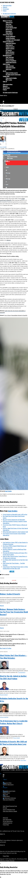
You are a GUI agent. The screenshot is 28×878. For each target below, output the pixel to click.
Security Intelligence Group (9, 809)
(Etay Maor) (23, 760)
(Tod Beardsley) (21, 672)
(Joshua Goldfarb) (4, 717)
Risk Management (7, 55)
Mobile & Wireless (10, 52)
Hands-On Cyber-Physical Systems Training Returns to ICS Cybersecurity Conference (15, 557)
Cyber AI (5, 81)
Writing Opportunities (8, 821)
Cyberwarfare (9, 22)
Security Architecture (8, 41)
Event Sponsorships (7, 819)
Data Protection (10, 59)
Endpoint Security (10, 47)
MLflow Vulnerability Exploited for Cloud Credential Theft (15, 532)
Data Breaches (9, 26)
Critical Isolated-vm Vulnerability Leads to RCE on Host (15, 514)
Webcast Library (6, 793)
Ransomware (9, 31)
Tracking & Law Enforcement (13, 40)
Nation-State (9, 29)
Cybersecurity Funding (11, 78)
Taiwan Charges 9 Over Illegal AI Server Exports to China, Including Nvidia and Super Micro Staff (15, 567)
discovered (9, 253)
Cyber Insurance (10, 57)
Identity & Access (10, 48)
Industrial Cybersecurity (12, 73)
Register (2, 605)
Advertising (5, 818)
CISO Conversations (10, 68)
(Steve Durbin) (16, 738)
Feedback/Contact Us (7, 823)
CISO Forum (8, 69)
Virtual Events (6, 9)
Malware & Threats (7, 21)
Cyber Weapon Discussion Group (10, 806)
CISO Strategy (6, 64)
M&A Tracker (9, 80)
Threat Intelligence (10, 36)
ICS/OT (4, 71)
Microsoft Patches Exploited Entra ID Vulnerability (14, 520)
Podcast (4, 11)
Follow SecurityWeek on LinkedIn (10, 811)
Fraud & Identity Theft (11, 28)
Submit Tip (2, 834)
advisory (9, 240)
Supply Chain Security (11, 62)
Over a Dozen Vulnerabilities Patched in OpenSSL (15, 315)
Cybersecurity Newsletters (9, 800)
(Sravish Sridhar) (4, 695)
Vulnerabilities (9, 33)
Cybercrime (8, 24)
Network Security (10, 54)
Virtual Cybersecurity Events (9, 791)
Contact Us (2, 845)
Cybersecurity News (7, 5)
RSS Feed (5, 808)
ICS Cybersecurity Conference (9, 13)
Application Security (11, 43)
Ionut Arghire (3, 147)
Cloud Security (9, 45)
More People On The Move (5, 648)
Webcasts (5, 7)
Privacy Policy (6, 825)
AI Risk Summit (6, 796)
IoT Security (9, 50)
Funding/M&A (6, 76)
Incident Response (10, 38)
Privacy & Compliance (11, 61)
